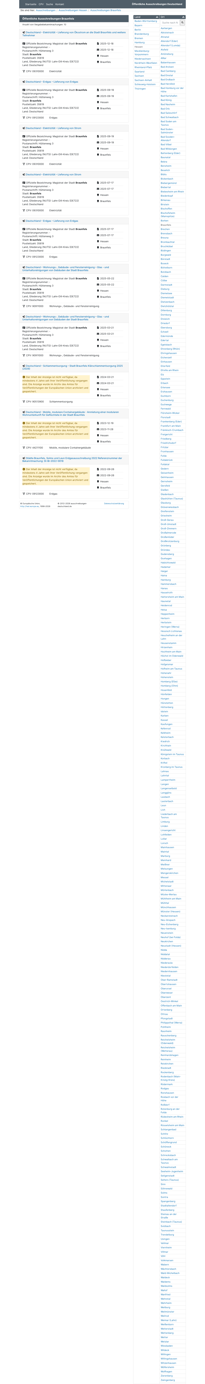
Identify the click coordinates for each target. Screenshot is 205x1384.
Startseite (30, 4)
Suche (49, 4)
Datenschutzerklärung (114, 503)
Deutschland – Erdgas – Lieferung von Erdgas (52, 81)
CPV (41, 4)
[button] (146, 17)
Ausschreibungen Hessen (73, 10)
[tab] (146, 17)
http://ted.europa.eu (29, 506)
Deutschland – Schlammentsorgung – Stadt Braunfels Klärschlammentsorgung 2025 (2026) (72, 367)
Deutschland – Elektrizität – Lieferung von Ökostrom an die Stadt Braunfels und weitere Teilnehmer (74, 34)
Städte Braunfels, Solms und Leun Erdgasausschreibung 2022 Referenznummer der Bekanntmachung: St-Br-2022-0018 (72, 459)
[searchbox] (170, 22)
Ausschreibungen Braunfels (105, 10)
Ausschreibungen (45, 10)
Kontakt (59, 4)
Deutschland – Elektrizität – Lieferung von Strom (53, 128)
